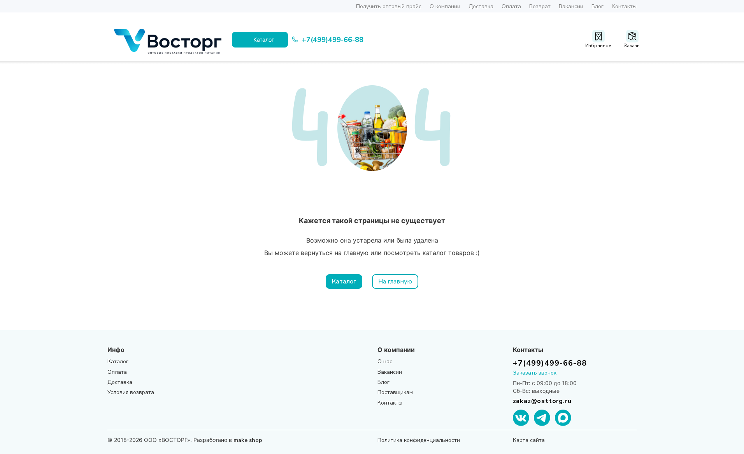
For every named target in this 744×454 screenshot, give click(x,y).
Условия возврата (130, 392)
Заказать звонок (534, 373)
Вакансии (571, 6)
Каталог (344, 281)
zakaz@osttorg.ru (542, 401)
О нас (384, 361)
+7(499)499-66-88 (550, 363)
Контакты (624, 6)
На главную (395, 281)
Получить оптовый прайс (388, 6)
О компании (445, 6)
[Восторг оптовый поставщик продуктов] (169, 40)
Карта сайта (529, 440)
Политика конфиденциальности (418, 440)
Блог (597, 6)
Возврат (540, 6)
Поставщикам (395, 392)
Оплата (511, 6)
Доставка (481, 6)
